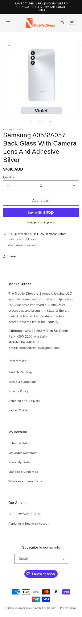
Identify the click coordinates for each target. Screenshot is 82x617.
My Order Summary (22, 452)
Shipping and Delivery (24, 400)
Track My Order (19, 462)
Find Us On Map (20, 372)
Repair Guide (18, 410)
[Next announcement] (74, 7)
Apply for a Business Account (29, 523)
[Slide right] (50, 121)
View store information (24, 245)
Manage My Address (23, 471)
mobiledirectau (23, 608)
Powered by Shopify (44, 608)
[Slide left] (31, 121)
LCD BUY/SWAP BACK (24, 514)
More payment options (41, 222)
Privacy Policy (18, 391)
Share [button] (11, 256)
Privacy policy (68, 608)
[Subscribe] (63, 559)
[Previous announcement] (7, 7)
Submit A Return (20, 443)
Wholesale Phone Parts (25, 481)
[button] (8, 23)
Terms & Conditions (22, 381)
